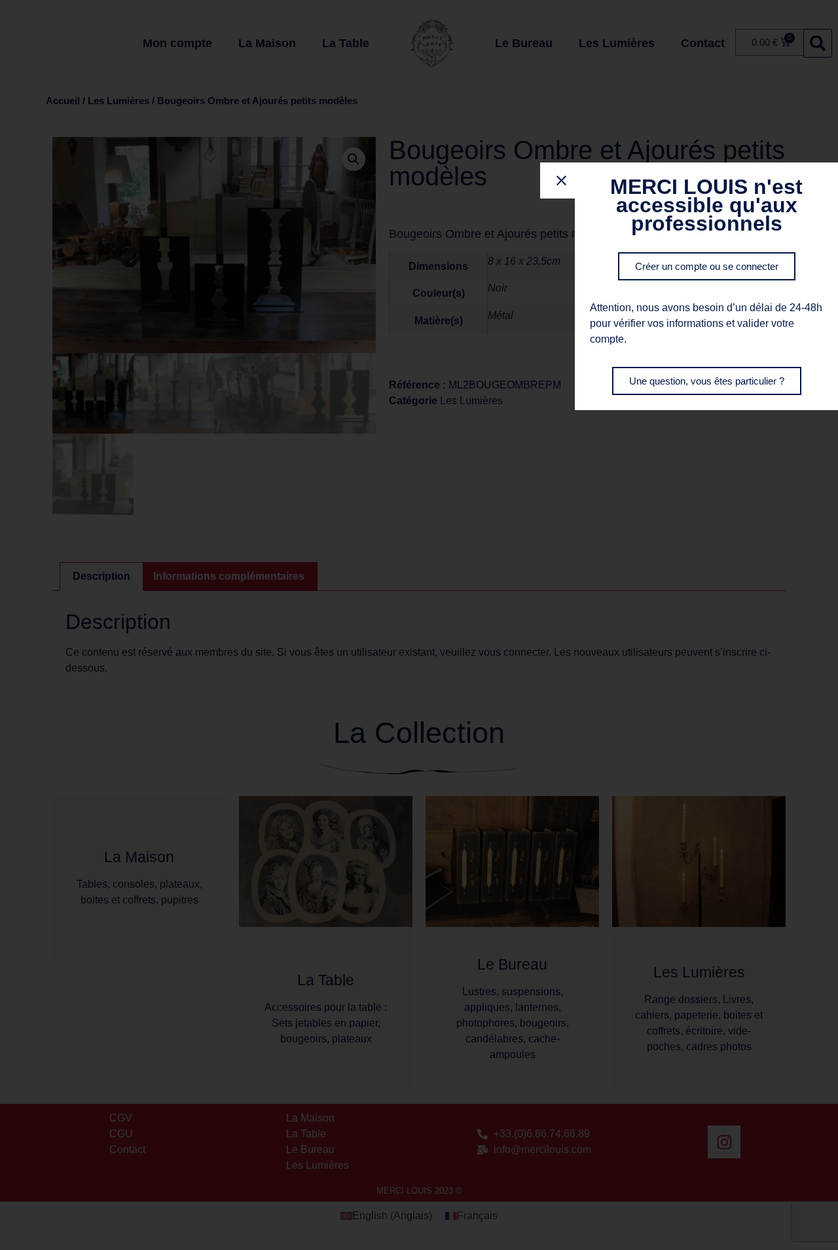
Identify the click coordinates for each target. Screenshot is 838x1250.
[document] (419, 625)
